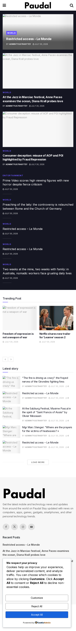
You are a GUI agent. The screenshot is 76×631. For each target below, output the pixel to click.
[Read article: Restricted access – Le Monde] (11, 397)
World (11, 33)
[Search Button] (71, 5)
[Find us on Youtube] (31, 527)
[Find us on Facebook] (6, 527)
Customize (37, 597)
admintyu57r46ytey (20, 44)
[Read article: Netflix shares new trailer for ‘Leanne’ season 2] (21, 318)
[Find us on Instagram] (23, 527)
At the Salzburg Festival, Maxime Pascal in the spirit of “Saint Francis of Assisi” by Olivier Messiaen (46, 412)
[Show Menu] (4, 5)
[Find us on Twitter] (14, 527)
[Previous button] (5, 359)
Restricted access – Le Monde (28, 39)
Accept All (37, 614)
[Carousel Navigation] (38, 359)
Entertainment (13, 175)
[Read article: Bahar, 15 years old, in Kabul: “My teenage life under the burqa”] (57, 318)
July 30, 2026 (41, 44)
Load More (38, 462)
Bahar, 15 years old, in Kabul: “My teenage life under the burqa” (54, 337)
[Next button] (10, 359)
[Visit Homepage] (38, 5)
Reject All (36, 606)
